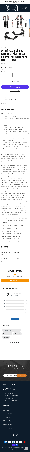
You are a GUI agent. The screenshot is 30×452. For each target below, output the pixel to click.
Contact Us (6, 410)
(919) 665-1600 (9, 393)
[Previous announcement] (3, 2)
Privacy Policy (7, 421)
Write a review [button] (15, 280)
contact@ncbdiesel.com (12, 395)
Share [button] (4, 103)
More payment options (15, 90)
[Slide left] (11, 44)
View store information (9, 99)
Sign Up (22, 375)
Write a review (15, 318)
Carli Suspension (8, 413)
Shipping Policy (7, 424)
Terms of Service (8, 428)
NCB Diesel (8, 447)
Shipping (3, 69)
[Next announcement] (27, 2)
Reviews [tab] (6, 325)
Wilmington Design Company (20, 449)
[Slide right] (18, 44)
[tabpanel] (15, 344)
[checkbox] (6, 337)
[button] (3, 8)
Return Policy (7, 417)
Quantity (3, 71)
